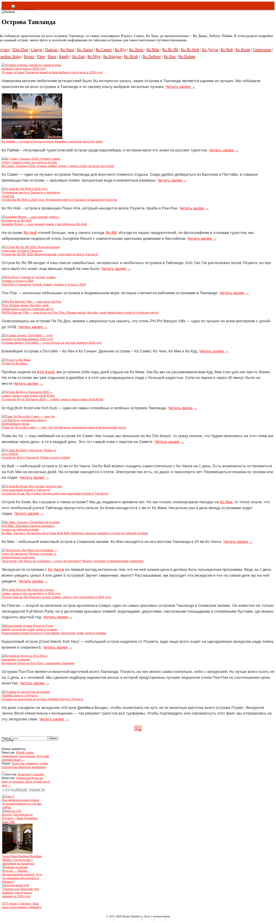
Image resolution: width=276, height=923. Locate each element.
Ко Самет (104, 49)
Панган (51, 49)
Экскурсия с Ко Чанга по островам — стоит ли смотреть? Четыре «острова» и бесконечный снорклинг (73, 561)
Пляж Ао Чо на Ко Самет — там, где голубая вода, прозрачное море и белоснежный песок (64, 427)
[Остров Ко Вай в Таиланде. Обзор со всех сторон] (32, 454)
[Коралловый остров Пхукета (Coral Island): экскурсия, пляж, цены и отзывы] (32, 629)
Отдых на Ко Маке (14, 363)
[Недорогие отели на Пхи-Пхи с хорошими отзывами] (32, 659)
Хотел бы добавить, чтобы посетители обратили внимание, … (25, 767)
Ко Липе (136, 49)
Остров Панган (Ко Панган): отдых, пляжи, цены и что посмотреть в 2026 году (56, 597)
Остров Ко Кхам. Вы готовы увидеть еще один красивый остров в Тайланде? (55, 493)
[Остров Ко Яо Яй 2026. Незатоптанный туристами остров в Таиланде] (32, 250)
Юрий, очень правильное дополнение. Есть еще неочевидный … (25, 756)
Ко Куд (120, 49)
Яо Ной (30, 232)
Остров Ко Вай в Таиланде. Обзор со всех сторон (36, 457)
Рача (41, 56)
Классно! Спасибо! (31, 774)
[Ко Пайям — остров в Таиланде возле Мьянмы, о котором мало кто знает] (32, 138)
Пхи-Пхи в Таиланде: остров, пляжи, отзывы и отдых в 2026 (44, 284)
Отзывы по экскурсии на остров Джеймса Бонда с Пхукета (42, 699)
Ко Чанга (56, 569)
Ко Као (170, 56)
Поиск (6, 738)
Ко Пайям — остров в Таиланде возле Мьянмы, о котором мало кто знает (52, 141)
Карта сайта (105, 919)
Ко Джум (210, 49)
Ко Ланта (85, 49)
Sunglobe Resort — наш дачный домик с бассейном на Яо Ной (44, 224)
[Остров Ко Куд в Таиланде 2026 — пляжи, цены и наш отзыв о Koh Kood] (32, 395)
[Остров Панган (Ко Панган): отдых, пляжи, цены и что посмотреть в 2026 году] (32, 593)
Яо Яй (111, 232)
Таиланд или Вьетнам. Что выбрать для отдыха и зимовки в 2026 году (20, 892)
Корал (29, 56)
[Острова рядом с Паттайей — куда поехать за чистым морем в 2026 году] (32, 339)
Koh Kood (46, 372)
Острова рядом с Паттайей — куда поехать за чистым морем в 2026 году (52, 342)
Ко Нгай (131, 56)
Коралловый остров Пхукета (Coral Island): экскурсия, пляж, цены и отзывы (54, 633)
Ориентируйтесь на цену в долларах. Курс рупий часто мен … (26, 781)
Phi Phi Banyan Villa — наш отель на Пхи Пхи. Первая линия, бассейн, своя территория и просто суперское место (80, 312)
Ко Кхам (243, 49)
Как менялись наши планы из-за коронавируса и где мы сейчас (21, 803)
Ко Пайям (187, 56)
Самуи (36, 49)
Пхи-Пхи (20, 49)
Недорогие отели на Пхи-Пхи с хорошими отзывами (38, 663)
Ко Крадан (112, 56)
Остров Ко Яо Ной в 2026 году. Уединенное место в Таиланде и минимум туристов (59, 199)
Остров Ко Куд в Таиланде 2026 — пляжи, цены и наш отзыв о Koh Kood (52, 399)
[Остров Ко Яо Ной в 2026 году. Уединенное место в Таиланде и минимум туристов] (32, 196)
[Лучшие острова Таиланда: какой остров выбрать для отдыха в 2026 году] (32, 68)
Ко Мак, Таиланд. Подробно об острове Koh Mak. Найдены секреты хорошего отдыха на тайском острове (75, 533)
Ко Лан (78, 56)
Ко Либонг (152, 56)
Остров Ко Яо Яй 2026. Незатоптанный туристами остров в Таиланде (50, 254)
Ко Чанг (67, 49)
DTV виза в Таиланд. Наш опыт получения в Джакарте (21, 905)
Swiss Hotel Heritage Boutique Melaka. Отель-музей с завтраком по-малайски (22, 859)
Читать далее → (180, 87)
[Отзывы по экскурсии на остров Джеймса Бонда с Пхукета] (32, 695)
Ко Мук (93, 56)
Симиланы (262, 49)
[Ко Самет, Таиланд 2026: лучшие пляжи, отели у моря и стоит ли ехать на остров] (32, 162)
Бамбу (64, 56)
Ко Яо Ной (190, 49)
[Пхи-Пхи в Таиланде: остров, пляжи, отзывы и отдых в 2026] (32, 280)
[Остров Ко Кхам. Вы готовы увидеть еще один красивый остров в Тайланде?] (32, 490)
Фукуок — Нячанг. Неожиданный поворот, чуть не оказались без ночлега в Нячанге (22, 876)
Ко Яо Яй (170, 49)
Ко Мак (152, 49)
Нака (52, 56)
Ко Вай (227, 49)
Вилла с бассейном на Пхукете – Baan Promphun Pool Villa (20, 818)
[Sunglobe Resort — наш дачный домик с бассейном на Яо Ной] (32, 220)
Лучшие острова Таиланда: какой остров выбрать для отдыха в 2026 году (52, 72)
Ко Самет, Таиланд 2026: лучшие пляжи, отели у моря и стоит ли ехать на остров (58, 166)
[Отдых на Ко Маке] (16, 360)
